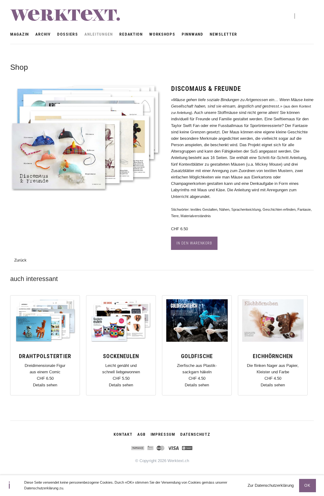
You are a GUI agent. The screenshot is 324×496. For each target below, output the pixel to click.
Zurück (20, 260)
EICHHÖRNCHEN (273, 356)
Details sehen (45, 385)
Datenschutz (195, 434)
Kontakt (123, 434)
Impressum (163, 434)
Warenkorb (283, 12)
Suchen (305, 12)
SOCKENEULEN (121, 356)
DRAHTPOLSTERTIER (45, 356)
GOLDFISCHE (197, 356)
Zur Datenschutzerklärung (271, 485)
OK (307, 485)
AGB (141, 434)
